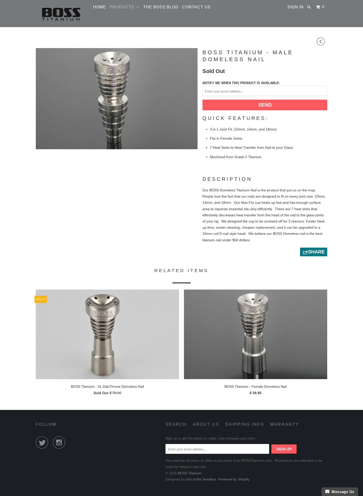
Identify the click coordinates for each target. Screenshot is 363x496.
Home (99, 7)
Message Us (341, 492)
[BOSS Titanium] (61, 13)
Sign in (295, 7)
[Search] (309, 6)
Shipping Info (244, 424)
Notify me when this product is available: (241, 83)
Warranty (284, 424)
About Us (206, 424)
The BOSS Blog (161, 7)
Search (176, 424)
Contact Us (196, 7)
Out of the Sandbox (201, 479)
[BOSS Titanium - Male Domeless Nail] (117, 98)
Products (123, 7)
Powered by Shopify (233, 479)
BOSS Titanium (190, 473)
